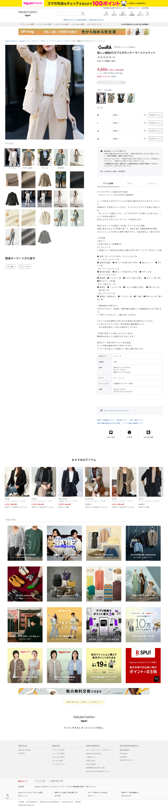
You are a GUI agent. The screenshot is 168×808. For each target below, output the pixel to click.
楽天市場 (145, 8)
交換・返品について (136, 420)
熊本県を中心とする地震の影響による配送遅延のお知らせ (84, 20)
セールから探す (57, 761)
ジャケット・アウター (39, 41)
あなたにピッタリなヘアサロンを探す (30, 792)
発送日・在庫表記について (105, 420)
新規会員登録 (124, 750)
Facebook (123, 753)
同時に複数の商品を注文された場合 (108, 423)
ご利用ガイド (90, 757)
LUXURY (21, 753)
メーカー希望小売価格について (133, 423)
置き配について (122, 420)
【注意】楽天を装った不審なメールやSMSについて (84, 702)
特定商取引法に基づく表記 (95, 768)
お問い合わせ (90, 761)
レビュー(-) (152, 183)
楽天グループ (133, 8)
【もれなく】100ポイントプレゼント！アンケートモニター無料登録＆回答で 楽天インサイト (65, 786)
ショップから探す (58, 753)
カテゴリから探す (58, 757)
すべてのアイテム (58, 764)
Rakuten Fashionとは (93, 753)
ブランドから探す (58, 750)
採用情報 (78, 802)
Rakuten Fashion (11, 41)
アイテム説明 (108, 183)
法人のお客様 (90, 764)
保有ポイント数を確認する (130, 792)
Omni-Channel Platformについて (98, 771)
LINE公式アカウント (127, 760)
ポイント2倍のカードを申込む (98, 792)
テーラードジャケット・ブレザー (59, 41)
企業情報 (21, 802)
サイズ (129, 183)
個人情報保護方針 (32, 802)
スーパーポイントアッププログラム (98, 750)
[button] (44, 92)
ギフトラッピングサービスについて (116, 410)
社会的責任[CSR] (67, 802)
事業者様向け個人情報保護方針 (50, 802)
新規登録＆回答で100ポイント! (114, 8)
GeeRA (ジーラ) (24, 41)
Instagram (123, 757)
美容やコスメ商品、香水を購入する (66, 792)
